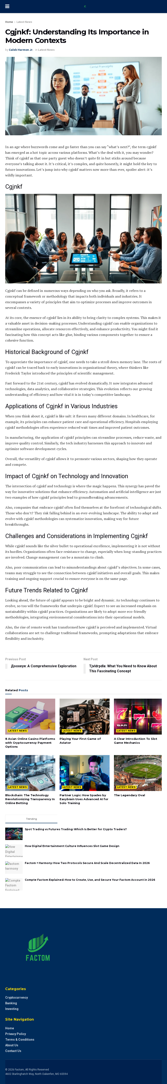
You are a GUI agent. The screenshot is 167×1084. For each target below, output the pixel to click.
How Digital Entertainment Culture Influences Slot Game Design (72, 846)
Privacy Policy (15, 1034)
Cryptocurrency (16, 997)
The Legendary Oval (129, 795)
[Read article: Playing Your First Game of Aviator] (85, 716)
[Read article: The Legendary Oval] (139, 773)
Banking (11, 1003)
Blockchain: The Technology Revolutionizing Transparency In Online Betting (30, 799)
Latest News (24, 22)
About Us (11, 1045)
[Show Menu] (7, 6)
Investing (11, 1009)
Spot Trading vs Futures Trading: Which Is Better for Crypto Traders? (76, 829)
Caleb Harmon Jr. (21, 49)
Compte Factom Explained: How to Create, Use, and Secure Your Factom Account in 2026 (90, 879)
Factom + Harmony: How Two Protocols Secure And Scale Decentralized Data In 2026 (87, 863)
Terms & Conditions (19, 1039)
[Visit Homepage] (86, 6)
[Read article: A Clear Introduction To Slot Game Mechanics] (139, 716)
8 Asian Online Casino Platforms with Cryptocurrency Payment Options (30, 742)
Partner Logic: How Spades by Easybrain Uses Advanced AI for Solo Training (84, 799)
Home (9, 22)
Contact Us (13, 1051)
